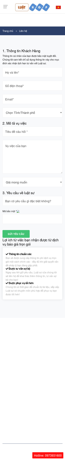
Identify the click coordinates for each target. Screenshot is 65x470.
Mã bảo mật (9, 211)
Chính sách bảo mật (15, 379)
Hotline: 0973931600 (48, 455)
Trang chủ (7, 31)
